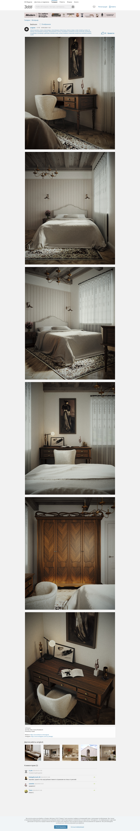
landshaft (84, 33)
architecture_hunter (73, 31)
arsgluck (32, 27)
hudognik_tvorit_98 (35, 777)
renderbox (65, 33)
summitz (31, 783)
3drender (52, 33)
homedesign (40, 33)
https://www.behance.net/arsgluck (39, 734)
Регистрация (102, 7)
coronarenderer (39, 31)
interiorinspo (63, 30)
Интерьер (35, 20)
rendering (81, 30)
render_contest (59, 33)
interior (41, 30)
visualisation (64, 31)
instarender (71, 33)
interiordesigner (55, 30)
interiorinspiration (34, 30)
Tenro (31, 790)
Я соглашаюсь (61, 827)
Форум (69, 2)
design (73, 30)
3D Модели (28, 2)
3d (89, 30)
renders (86, 30)
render (76, 30)
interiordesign (47, 30)
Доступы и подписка (41, 2)
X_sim (31, 770)
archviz (59, 31)
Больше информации (77, 827)
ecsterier (89, 33)
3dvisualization (53, 31)
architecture (88, 31)
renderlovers (78, 33)
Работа (62, 2)
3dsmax (32, 31)
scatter (32, 35)
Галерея (54, 2)
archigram (45, 31)
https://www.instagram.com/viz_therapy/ (42, 736)
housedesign (33, 33)
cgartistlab (47, 33)
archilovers (81, 31)
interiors (69, 30)
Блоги (76, 2)
